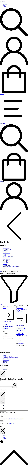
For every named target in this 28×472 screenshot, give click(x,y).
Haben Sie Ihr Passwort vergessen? (15, 418)
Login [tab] (4, 405)
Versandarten (5, 361)
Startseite (5, 4)
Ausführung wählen (7, 321)
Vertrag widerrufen (7, 358)
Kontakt (4, 6)
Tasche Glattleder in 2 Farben (8, 326)
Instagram (5, 367)
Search (15, 387)
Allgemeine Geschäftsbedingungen (10, 357)
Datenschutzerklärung (7, 356)
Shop (4, 5)
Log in (2, 421)
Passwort (2, 416)
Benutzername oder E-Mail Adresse (8, 412)
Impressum (5, 362)
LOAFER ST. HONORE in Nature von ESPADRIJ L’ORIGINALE (21, 331)
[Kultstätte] (2, 123)
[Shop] (14, 239)
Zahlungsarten (6, 360)
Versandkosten (8, 335)
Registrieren (11, 423)
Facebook (5, 369)
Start (1, 271)
